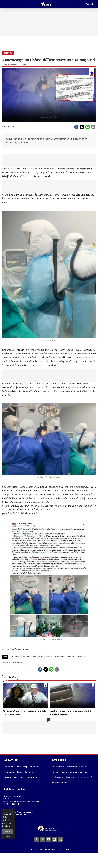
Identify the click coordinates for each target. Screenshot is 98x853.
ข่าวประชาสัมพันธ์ (85, 777)
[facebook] (76, 127)
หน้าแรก (4, 64)
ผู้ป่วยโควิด (59, 656)
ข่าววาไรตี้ (84, 772)
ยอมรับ (7, 831)
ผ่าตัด (34, 656)
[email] (93, 127)
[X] (42, 839)
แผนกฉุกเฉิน (15, 656)
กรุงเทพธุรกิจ (8, 772)
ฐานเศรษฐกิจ (33, 777)
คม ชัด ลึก (34, 766)
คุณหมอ (26, 656)
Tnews (22, 777)
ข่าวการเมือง (72, 766)
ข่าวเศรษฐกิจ (71, 777)
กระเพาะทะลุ (17, 662)
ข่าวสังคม (13, 64)
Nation (19, 772)
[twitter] (82, 127)
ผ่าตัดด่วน (81, 656)
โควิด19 (49, 656)
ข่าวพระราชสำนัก (58, 766)
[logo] (44, 4)
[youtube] (48, 839)
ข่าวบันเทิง (56, 772)
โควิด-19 (70, 656)
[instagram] (60, 839)
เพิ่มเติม (8, 826)
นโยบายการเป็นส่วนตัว (60, 782)
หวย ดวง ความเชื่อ (69, 772)
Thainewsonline (10, 777)
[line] (87, 127)
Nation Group (21, 766)
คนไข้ (41, 656)
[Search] (88, 4)
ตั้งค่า (8, 836)
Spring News (30, 772)
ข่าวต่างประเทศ (57, 777)
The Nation (8, 766)
